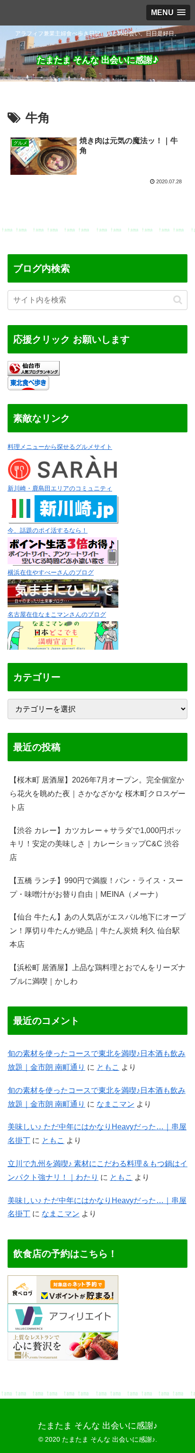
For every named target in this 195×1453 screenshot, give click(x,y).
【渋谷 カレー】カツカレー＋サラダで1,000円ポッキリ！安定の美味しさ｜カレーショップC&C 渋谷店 (95, 844)
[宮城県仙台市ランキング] (34, 367)
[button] (177, 299)
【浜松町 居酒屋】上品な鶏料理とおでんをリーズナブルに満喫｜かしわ (97, 974)
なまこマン (115, 1104)
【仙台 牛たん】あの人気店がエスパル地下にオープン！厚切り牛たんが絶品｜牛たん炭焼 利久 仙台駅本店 (97, 930)
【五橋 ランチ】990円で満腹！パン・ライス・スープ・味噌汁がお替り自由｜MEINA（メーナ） (96, 887)
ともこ (108, 1067)
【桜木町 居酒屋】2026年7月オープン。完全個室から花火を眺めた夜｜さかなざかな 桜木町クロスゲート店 (97, 793)
